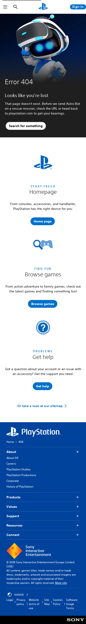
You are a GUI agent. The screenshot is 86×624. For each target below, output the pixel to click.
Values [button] (11, 507)
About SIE (12, 458)
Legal (9, 600)
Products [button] (13, 497)
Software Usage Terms (72, 604)
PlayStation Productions (21, 475)
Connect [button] (12, 535)
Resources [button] (14, 525)
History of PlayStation (19, 486)
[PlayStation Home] (43, 7)
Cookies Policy (58, 602)
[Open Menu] (5, 7)
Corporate (12, 481)
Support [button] (12, 516)
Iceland (19, 594)
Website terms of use (34, 604)
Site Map (47, 602)
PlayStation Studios (18, 469)
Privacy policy (21, 602)
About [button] (11, 452)
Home (10, 442)
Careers (11, 464)
